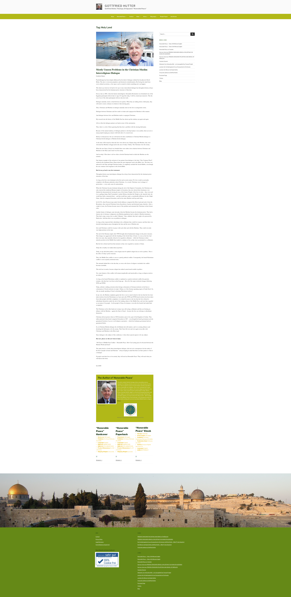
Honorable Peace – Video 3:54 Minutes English (170, 43)
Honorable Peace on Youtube (166, 49)
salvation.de (174, 16)
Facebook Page (163, 75)
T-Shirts (161, 78)
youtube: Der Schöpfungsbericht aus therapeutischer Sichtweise (174, 67)
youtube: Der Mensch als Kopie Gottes (168, 69)
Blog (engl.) (153, 16)
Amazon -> (99, 460)
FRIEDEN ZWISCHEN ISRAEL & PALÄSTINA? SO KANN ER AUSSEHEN (155, 539)
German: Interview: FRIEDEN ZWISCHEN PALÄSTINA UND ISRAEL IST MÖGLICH (158, 567)
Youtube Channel (163, 61)
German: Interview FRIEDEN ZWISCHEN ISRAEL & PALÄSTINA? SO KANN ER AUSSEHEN (160, 564)
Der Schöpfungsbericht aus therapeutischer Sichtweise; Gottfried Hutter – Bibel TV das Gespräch (161, 542)
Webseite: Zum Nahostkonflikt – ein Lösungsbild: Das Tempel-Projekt (176, 64)
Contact (131, 16)
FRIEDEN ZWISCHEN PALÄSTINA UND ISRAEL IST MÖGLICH (153, 536)
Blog (160, 81)
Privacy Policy (99, 539)
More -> (119, 400)
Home (112, 16)
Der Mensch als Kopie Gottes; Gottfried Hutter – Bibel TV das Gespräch (155, 544)
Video (137, 16)
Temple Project (164, 16)
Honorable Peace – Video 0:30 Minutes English (170, 46)
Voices (144, 16)
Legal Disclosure (100, 542)
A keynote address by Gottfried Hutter (168, 72)
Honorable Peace (121, 16)
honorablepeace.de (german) (103, 544)
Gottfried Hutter (120, 5)
